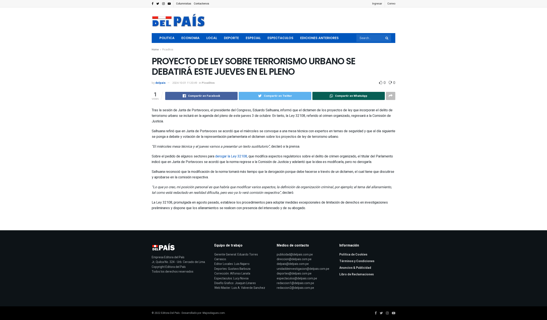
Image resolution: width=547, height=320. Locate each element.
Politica (167, 38)
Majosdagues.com (214, 313)
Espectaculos (280, 38)
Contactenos (201, 4)
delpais (160, 83)
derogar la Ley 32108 (231, 156)
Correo (391, 4)
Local (211, 38)
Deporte (231, 38)
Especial (253, 38)
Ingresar (377, 4)
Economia (190, 38)
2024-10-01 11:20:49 (184, 83)
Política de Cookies (353, 254)
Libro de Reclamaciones (356, 274)
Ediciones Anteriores (319, 38)
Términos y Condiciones (356, 261)
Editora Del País (170, 313)
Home (155, 49)
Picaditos (167, 49)
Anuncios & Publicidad (355, 268)
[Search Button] (387, 38)
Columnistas (183, 4)
